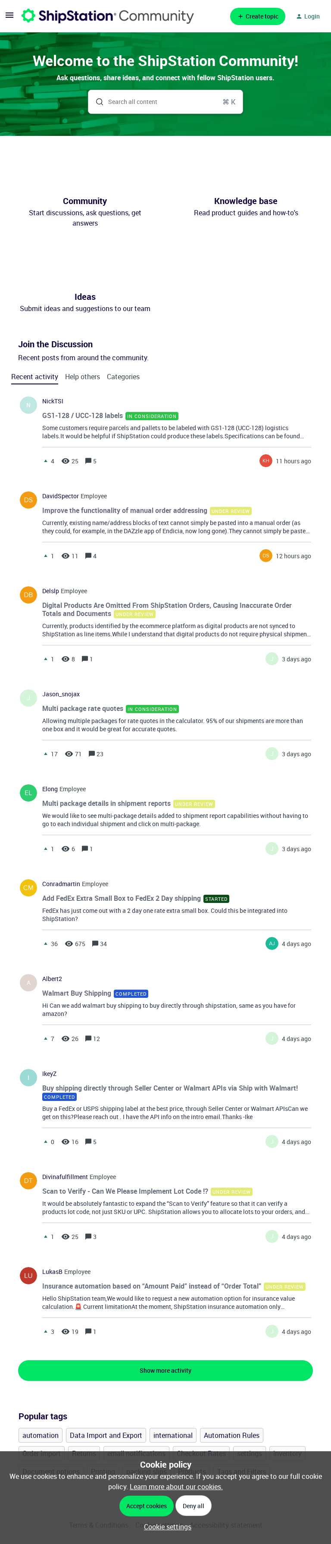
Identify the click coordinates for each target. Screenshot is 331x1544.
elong (50, 789)
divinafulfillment (65, 1177)
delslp (50, 591)
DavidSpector (60, 496)
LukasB (52, 1272)
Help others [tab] (82, 376)
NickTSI (52, 401)
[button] (165, 1526)
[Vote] (45, 460)
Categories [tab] (123, 376)
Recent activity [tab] (34, 376)
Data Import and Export (106, 1435)
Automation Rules (231, 1435)
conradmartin (61, 884)
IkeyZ (49, 1074)
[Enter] (96, 102)
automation (40, 1435)
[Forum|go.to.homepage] (108, 16)
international (173, 1435)
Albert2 (52, 979)
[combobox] (166, 102)
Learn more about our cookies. (176, 1486)
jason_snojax (61, 694)
